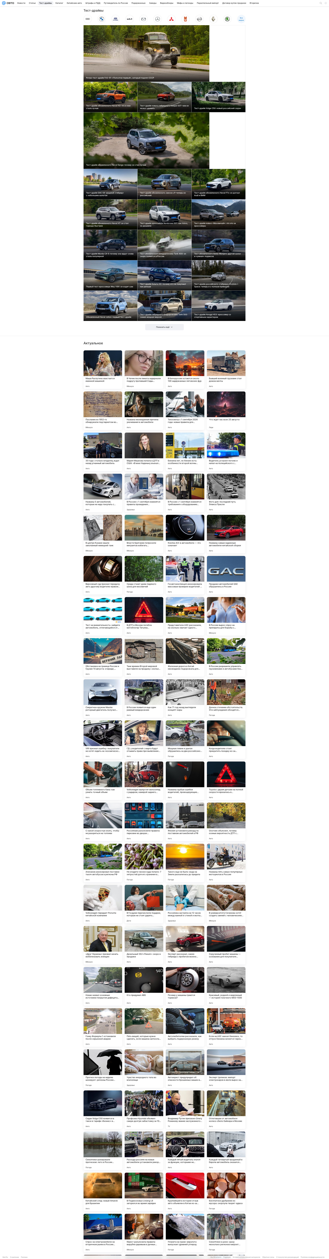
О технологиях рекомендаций (287, 1257)
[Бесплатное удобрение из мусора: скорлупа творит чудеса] (226, 1192)
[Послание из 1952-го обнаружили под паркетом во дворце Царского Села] (103, 410)
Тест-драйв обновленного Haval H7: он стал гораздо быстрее (107, 224)
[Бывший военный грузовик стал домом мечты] (226, 369)
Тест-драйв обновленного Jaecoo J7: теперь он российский (163, 194)
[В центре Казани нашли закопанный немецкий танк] (103, 534)
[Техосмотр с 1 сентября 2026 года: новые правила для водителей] (185, 410)
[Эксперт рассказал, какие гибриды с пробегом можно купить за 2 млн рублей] (185, 945)
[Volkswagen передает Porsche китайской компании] (103, 904)
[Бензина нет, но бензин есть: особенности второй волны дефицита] (185, 452)
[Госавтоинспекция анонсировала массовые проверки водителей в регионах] (185, 575)
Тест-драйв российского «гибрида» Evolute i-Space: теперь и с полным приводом (216, 285)
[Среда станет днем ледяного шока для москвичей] (144, 575)
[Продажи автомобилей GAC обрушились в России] (226, 575)
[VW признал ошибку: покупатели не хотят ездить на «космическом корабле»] (103, 739)
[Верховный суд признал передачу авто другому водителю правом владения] (103, 575)
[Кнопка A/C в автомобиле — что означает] (185, 534)
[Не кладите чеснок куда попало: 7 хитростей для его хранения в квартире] (144, 863)
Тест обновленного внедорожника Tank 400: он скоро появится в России (163, 254)
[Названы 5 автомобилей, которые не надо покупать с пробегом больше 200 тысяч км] (103, 493)
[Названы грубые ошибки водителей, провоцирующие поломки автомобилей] (185, 781)
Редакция (227, 1257)
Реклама (24, 1257)
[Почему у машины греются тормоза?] (185, 986)
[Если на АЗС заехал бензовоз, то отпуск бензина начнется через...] (226, 1027)
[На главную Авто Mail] (10, 3)
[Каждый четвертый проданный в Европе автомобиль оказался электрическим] (226, 1151)
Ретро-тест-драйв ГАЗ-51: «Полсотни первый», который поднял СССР (120, 78)
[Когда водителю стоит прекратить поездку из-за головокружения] (226, 739)
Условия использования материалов (246, 1257)
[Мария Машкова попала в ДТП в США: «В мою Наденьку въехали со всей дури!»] (144, 452)
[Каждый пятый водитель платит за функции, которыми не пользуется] (185, 1151)
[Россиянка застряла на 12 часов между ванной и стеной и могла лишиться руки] (185, 904)
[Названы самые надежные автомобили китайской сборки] (226, 534)
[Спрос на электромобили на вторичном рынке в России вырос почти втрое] (103, 1233)
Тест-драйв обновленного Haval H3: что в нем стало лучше (108, 106)
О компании (14, 1257)
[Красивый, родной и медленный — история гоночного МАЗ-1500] (226, 986)
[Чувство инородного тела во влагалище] (144, 1068)
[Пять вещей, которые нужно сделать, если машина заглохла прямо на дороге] (144, 1027)
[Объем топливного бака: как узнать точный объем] (103, 781)
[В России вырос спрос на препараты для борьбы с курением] (226, 616)
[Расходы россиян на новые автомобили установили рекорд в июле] (144, 1151)
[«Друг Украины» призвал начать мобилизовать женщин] (103, 945)
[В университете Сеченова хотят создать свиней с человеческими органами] (226, 904)
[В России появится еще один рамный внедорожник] (144, 698)
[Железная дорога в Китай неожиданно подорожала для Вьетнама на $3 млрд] (185, 657)
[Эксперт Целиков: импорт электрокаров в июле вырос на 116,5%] (226, 1068)
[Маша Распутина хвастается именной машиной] (103, 369)
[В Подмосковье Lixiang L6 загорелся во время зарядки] (144, 1192)
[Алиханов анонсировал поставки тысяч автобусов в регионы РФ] (103, 863)
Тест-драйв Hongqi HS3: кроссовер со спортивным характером (212, 315)
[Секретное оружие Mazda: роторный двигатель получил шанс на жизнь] (103, 698)
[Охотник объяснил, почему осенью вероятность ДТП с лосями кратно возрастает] (226, 822)
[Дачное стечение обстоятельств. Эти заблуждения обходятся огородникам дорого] (226, 698)
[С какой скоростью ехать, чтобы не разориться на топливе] (103, 822)
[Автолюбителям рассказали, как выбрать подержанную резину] (185, 1027)
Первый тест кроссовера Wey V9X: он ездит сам (109, 286)
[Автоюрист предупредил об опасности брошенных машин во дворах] (185, 1068)
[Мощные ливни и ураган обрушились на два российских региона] (185, 739)
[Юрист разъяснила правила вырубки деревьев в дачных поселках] (144, 1233)
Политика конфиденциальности (312, 1257)
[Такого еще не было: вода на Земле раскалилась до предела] (185, 863)
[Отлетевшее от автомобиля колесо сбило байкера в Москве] (226, 1109)
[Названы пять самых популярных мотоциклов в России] (226, 863)
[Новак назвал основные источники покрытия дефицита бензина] (103, 986)
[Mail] (4, 3)
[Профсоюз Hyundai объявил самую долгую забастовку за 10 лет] (144, 1109)
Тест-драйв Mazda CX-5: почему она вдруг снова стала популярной (110, 254)
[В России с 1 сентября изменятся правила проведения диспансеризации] (144, 493)
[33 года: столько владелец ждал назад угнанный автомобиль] (103, 452)
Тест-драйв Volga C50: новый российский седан (217, 108)
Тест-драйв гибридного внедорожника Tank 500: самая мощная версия (164, 315)
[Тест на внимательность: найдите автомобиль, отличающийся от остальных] (103, 616)
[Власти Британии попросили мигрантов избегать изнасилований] (144, 534)
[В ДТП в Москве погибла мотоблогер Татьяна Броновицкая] (144, 616)
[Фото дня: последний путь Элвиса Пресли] (226, 493)
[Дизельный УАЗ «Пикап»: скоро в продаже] (144, 945)
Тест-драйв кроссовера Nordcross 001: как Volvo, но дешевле (164, 224)
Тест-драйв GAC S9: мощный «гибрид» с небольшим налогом (105, 194)
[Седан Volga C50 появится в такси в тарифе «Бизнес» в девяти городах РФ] (103, 1109)
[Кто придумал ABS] (144, 986)
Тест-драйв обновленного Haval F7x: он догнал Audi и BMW (217, 194)
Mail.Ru (5, 1257)
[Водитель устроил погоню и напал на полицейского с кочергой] (226, 452)
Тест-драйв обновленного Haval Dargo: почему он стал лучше (116, 165)
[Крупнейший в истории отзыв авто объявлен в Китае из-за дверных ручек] (185, 1192)
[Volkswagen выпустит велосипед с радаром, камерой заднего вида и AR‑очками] (144, 781)
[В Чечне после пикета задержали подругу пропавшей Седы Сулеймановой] (144, 369)
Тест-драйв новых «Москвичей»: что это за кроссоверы (215, 224)
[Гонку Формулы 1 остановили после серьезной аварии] (103, 1027)
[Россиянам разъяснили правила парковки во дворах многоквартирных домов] (144, 822)
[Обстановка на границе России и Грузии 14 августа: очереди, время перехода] (103, 657)
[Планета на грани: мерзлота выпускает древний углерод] (185, 1233)
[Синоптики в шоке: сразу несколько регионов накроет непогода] (226, 1233)
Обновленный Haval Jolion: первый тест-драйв (108, 317)
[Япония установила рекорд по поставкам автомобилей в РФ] (185, 822)
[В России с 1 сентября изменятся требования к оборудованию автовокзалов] (185, 493)
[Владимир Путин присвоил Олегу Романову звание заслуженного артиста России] (185, 1109)
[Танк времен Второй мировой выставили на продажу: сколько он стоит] (144, 657)
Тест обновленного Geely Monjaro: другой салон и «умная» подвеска (217, 254)
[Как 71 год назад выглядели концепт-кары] (185, 698)
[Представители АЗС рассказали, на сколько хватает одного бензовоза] (185, 616)
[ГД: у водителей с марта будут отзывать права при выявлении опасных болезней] (144, 739)
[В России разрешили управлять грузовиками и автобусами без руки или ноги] (226, 657)
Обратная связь (268, 1257)
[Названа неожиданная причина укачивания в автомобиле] (144, 410)
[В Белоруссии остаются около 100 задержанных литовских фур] (185, 369)
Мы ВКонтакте (216, 1257)
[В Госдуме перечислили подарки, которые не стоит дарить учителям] (144, 904)
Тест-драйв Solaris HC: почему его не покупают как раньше (163, 285)
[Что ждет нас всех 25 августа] (226, 410)
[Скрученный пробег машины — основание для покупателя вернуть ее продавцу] (226, 945)
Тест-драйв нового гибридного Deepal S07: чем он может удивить (164, 106)
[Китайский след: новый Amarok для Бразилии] (103, 1192)
